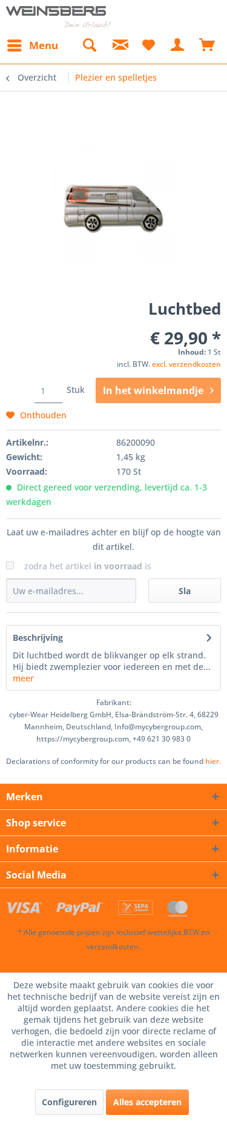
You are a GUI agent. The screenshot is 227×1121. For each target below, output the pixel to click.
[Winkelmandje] (208, 45)
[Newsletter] (119, 45)
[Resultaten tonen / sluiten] (89, 45)
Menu (43, 45)
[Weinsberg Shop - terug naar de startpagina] (58, 16)
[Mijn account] (178, 45)
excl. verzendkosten (186, 364)
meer (23, 678)
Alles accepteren (147, 1102)
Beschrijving (38, 637)
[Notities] (148, 45)
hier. (213, 761)
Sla (185, 591)
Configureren (69, 1102)
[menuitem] (32, 45)
